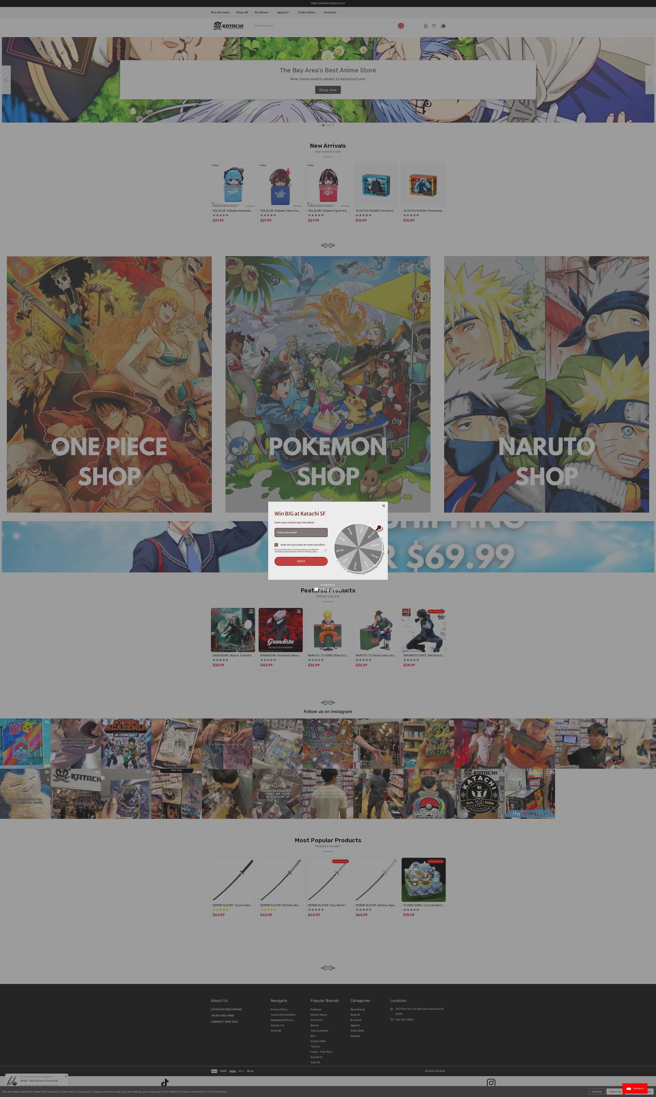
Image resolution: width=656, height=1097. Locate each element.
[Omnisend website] (328, 587)
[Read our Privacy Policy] (326, 550)
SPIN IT (301, 561)
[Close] (384, 506)
